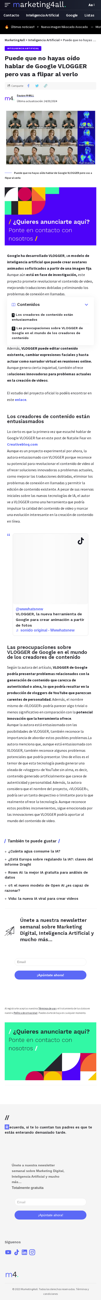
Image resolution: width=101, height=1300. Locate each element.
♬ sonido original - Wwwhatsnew (45, 630)
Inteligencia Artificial (23, 48)
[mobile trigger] (9, 5)
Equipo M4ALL (25, 95)
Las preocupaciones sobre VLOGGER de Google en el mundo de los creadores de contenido (47, 333)
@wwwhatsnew (29, 609)
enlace (20, 399)
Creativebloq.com (22, 444)
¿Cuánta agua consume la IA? (34, 851)
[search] (82, 5)
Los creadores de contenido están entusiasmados (42, 317)
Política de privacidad (25, 1013)
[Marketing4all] (39, 5)
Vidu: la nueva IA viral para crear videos (43, 898)
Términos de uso (47, 1008)
